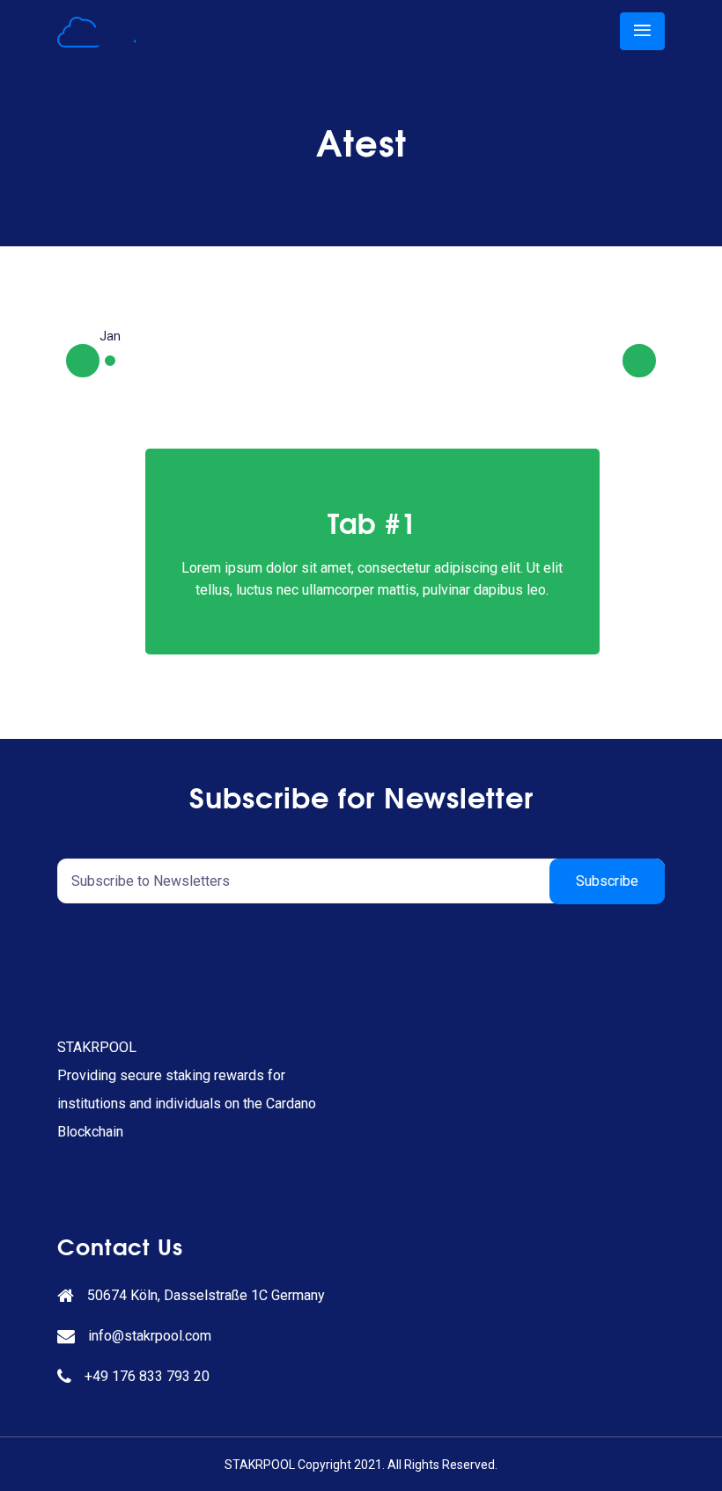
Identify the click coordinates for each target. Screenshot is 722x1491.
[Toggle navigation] (642, 31)
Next (655, 359)
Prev (98, 359)
